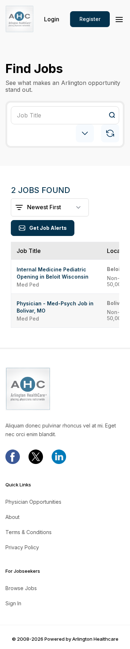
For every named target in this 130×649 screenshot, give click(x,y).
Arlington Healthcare (95, 639)
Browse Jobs (21, 588)
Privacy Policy (22, 547)
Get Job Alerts (48, 228)
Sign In (13, 603)
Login (51, 19)
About (12, 517)
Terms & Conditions (28, 532)
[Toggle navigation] (119, 19)
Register (89, 19)
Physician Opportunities (33, 502)
